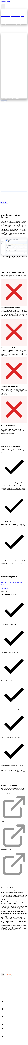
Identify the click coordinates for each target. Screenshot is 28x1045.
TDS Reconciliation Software (10, 1009)
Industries (3, 24)
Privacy (2, 1043)
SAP (4, 1016)
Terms (5, 1043)
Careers (5, 1037)
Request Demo (4, 99)
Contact (5, 1036)
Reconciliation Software (8, 1008)
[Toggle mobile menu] (5, 101)
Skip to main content (5, 1)
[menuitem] (14, 11)
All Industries (11, 954)
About (24, 24)
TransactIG (5, 987)
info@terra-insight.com (6, 976)
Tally (4, 1017)
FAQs (4, 1029)
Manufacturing (6, 1001)
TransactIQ (5, 992)
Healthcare (5, 997)
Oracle (4, 1019)
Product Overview (12, 202)
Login (2, 29)
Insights (18, 24)
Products (3, 4)
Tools (21, 24)
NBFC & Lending (7, 1000)
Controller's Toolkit (7, 1027)
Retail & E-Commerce (8, 1002)
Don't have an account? (10, 98)
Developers (13, 24)
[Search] (2, 101)
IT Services (6, 999)
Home (2, 190)
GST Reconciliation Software (10, 1010)
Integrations (8, 24)
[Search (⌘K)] (2, 26)
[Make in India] (3, 975)
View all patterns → (5, 591)
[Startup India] (9, 975)
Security (9, 1043)
